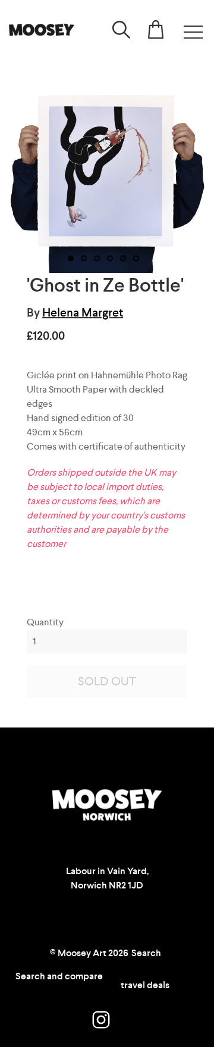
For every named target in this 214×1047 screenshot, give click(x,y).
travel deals (145, 985)
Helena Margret (82, 312)
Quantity (45, 622)
